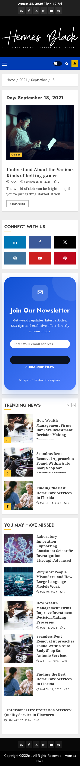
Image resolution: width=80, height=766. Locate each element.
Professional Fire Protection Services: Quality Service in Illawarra (38, 712)
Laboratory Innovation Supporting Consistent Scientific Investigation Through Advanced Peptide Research (54, 550)
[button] (4, 63)
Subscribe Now (40, 360)
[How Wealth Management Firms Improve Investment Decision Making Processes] (18, 428)
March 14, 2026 (50, 503)
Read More (17, 204)
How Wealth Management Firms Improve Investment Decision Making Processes (54, 430)
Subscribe (74, 63)
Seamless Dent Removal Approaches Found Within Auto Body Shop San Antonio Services (55, 463)
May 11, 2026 (48, 628)
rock (13, 182)
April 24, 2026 (49, 661)
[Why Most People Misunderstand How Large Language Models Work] (18, 581)
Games (15, 155)
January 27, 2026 (19, 720)
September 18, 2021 (37, 182)
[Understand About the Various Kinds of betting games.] (40, 132)
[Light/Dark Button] (57, 63)
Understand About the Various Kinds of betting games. (40, 172)
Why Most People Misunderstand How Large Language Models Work (54, 579)
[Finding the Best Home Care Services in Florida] (18, 495)
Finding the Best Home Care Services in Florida (54, 493)
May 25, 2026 (48, 592)
